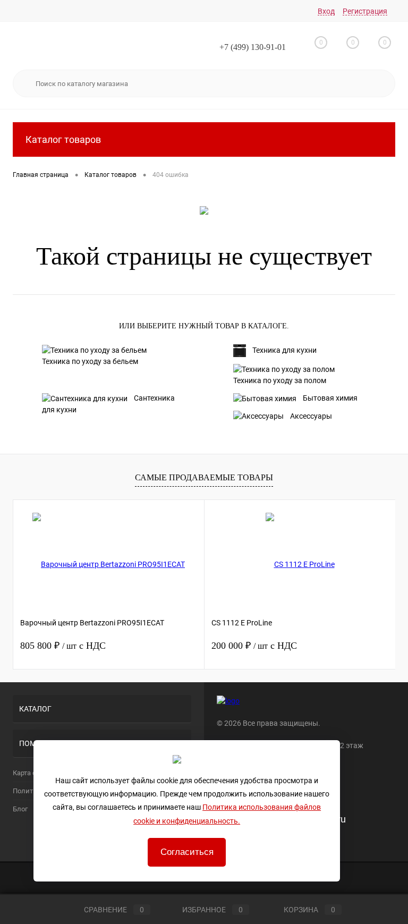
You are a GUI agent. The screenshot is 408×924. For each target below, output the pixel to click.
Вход (326, 11)
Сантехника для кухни (108, 404)
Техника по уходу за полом (279, 380)
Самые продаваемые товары (204, 477)
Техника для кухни (284, 350)
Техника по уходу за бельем (90, 361)
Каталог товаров (63, 139)
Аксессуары (311, 416)
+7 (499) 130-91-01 (252, 47)
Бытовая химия (330, 398)
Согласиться (187, 852)
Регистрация (365, 11)
